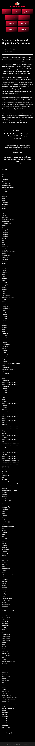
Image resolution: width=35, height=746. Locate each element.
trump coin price (6, 475)
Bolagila (4, 689)
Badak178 (4, 327)
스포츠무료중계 (6, 522)
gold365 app (5, 352)
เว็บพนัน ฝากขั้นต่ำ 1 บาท (8, 219)
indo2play (4, 627)
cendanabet (5, 712)
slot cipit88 (4, 409)
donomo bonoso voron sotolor (9, 704)
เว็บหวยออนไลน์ (6, 183)
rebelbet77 (5, 348)
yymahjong (5, 606)
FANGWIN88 (5, 259)
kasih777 (4, 498)
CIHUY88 (4, 543)
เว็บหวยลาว (5, 177)
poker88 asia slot (6, 500)
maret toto (4, 479)
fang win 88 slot (6, 412)
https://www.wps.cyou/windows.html (11, 363)
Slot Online (4, 649)
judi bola (4, 321)
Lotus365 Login (6, 604)
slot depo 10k (5, 625)
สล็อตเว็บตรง (5, 179)
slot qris (4, 359)
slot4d (3, 200)
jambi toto (4, 668)
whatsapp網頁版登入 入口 (9, 369)
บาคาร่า (4, 511)
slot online (4, 66)
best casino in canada (7, 598)
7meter (4, 566)
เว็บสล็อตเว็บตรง (6, 255)
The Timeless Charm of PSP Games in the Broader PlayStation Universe (17, 135)
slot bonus (4, 253)
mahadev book (6, 591)
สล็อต (3, 266)
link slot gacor (5, 204)
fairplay (4, 594)
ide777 (3, 473)
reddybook (4, 587)
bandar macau (6, 344)
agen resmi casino (6, 503)
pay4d (3, 365)
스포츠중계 (5, 619)
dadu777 (4, 270)
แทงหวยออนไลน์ (6, 507)
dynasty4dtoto (6, 655)
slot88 (3, 198)
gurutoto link (5, 333)
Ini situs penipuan (6, 376)
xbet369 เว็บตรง (6, 596)
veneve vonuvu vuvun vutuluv (9, 697)
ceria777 (4, 657)
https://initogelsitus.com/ (8, 187)
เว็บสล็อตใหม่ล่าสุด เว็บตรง (8, 251)
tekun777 (4, 613)
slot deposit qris (6, 568)
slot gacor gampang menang (9, 490)
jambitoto (4, 674)
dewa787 (4, 283)
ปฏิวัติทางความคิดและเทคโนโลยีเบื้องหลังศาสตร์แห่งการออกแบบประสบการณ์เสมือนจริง (17, 159)
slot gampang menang (8, 297)
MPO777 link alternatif (8, 611)
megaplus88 (5, 553)
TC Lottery (4, 562)
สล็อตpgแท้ (5, 230)
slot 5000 (4, 710)
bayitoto (4, 189)
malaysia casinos (6, 685)
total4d (4, 642)
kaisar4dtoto (5, 653)
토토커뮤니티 (5, 701)
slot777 (4, 555)
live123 (3, 520)
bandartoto (5, 615)
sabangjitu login (6, 676)
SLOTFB (4, 577)
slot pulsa (4, 488)
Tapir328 (4, 238)
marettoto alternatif (7, 481)
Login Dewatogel (6, 695)
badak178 (4, 192)
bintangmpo (5, 579)
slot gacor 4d (5, 221)
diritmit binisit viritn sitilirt (8, 699)
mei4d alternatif (6, 486)
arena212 (4, 316)
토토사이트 (5, 560)
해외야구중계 (5, 467)
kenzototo (4, 558)
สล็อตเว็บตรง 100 (6, 223)
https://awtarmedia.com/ (8, 661)
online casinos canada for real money (11, 575)
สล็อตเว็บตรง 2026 (6, 308)
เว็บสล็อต (4, 208)
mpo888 (4, 659)
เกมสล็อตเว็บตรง (6, 295)
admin (6, 49)
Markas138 (4, 663)
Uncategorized (8, 51)
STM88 (3, 371)
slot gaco (4, 431)
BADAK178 (5, 257)
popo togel (4, 215)
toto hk (3, 513)
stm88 (3, 505)
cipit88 (3, 244)
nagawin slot (5, 672)
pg (2, 608)
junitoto (4, 469)
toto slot (4, 206)
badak (3, 397)
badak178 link (5, 367)
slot (3, 175)
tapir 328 (4, 422)
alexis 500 (4, 570)
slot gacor (4, 287)
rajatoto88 (4, 541)
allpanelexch (5, 589)
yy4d (3, 632)
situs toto (4, 572)
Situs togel (4, 517)
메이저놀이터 (5, 691)
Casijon (4, 228)
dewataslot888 (6, 634)
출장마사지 (5, 602)
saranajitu (4, 181)
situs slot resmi (6, 680)
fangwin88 (4, 196)
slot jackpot (5, 217)
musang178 (5, 285)
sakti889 (4, 585)
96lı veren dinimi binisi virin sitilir (10, 382)
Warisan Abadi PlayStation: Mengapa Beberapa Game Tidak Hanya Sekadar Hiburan (17, 148)
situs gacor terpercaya (8, 708)
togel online (5, 338)
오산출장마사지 (6, 600)
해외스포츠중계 (6, 727)
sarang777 (4, 304)
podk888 (4, 299)
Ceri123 (4, 312)
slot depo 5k (5, 225)
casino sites (5, 623)
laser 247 (4, 583)
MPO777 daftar (6, 617)
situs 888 (4, 646)
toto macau (5, 693)
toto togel (4, 268)
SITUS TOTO (5, 494)
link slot (4, 530)
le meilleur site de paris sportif (10, 484)
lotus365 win (5, 621)
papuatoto (4, 492)
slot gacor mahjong (7, 185)
